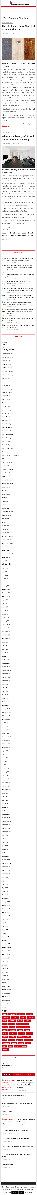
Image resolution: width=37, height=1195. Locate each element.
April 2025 (5, 614)
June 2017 (5, 926)
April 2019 (5, 849)
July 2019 (4, 838)
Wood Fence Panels (7, 554)
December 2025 (6, 589)
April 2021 (5, 765)
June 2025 (5, 607)
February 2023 (6, 705)
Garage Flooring (6, 417)
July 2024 (4, 645)
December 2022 (6, 712)
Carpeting (4, 382)
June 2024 (5, 649)
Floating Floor (6, 413)
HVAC (4, 459)
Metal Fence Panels (7, 473)
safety (21, 1043)
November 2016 (6, 951)
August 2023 (5, 684)
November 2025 (6, 593)
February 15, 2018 (7, 1133)
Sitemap (4, 1068)
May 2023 (5, 694)
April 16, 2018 (21, 1125)
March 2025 (5, 617)
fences (11, 1024)
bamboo (30, 1014)
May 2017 (5, 930)
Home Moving (6, 445)
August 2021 (5, 751)
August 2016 (5, 961)
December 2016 (6, 947)
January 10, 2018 (6, 1167)
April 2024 (5, 656)
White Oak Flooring (7, 539)
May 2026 (5, 575)
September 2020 (6, 789)
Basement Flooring (7, 371)
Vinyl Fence (5, 529)
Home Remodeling (7, 448)
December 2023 (6, 670)
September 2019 (6, 831)
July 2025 (4, 603)
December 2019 (6, 821)
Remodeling (5, 508)
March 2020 (5, 810)
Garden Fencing (6, 424)
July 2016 (4, 965)
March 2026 (5, 582)
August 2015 (5, 1003)
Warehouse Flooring (8, 536)
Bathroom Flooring (7, 374)
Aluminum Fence (7, 353)
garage (19, 1027)
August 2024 (5, 642)
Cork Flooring (6, 399)
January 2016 (6, 986)
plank (4, 1040)
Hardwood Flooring (7, 427)
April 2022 (5, 723)
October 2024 (6, 635)
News (3, 476)
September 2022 (6, 719)
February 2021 (6, 772)
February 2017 (6, 940)
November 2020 (6, 782)
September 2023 (6, 680)
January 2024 (6, 666)
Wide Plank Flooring (8, 543)
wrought (5, 1049)
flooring (5, 1027)
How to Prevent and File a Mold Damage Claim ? (17, 1103)
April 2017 (5, 933)
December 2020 (6, 779)
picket (27, 1037)
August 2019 (5, 835)
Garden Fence (6, 420)
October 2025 (6, 596)
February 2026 (6, 586)
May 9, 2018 (5, 1114)
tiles (4, 1046)
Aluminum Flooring (7, 357)
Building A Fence (7, 378)
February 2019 (6, 856)
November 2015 (6, 993)
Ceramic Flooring (7, 389)
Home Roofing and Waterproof (11, 455)
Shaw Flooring (6, 518)
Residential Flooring (8, 511)
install (4, 1033)
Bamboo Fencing (7, 364)
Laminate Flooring (7, 466)
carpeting (30, 1017)
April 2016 (5, 975)
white (16, 1046)
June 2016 (5, 968)
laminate (29, 1033)
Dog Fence (5, 402)
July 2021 (4, 754)
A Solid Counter (7, 1111)
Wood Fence (5, 550)
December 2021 (6, 737)
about (4, 1014)
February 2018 (6, 898)
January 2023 (6, 709)
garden (27, 1027)
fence (4, 1024)
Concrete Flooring (7, 395)
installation (13, 1033)
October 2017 (6, 912)
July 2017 (4, 923)
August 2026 (5, 568)
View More (6, 126)
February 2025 (6, 621)
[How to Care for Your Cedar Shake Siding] (8, 1119)
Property (4, 497)
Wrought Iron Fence (7, 561)
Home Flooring (6, 438)
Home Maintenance (7, 441)
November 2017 (6, 909)
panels (12, 1037)
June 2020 (5, 800)
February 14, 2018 (7, 1141)
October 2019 (6, 828)
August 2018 (5, 877)
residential (6, 1043)
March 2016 (5, 979)
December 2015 (6, 989)
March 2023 (5, 701)
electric (27, 1020)
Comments (18, 1074)
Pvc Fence (5, 501)
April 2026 (5, 579)
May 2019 (5, 845)
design (20, 1020)
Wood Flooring (6, 557)
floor (26, 1024)
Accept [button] (15, 1192)
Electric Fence (6, 406)
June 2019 (5, 842)
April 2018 (5, 891)
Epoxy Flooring (6, 410)
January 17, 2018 (6, 1159)
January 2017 (6, 944)
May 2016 (5, 972)
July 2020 (4, 796)
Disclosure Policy (7, 1065)
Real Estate (5, 504)
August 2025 (5, 600)
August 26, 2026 (22, 1090)
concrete (12, 1020)
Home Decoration (7, 431)
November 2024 (6, 631)
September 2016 (6, 958)
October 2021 (6, 744)
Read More (28, 1192)
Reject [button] (21, 1192)
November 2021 (6, 740)
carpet (22, 1017)
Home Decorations (7, 434)
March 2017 (5, 937)
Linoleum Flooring (7, 469)
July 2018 (4, 880)
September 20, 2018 (8, 33)
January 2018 (6, 902)
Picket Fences (6, 487)
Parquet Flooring (6, 480)
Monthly (4, 344)
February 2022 (6, 730)
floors (12, 1027)
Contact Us (5, 1063)
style (28, 1043)
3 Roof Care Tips (7, 1164)
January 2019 (6, 859)
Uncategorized (6, 525)
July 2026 (4, 572)
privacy (12, 1040)
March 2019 (5, 852)
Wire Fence (5, 546)
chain (4, 1020)
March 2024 (5, 659)
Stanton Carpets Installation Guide (13, 1095)
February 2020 (6, 814)
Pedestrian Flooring (7, 483)
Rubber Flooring (6, 515)
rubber (14, 1043)
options (5, 1037)
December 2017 (6, 905)
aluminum (12, 1014)
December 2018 (6, 863)
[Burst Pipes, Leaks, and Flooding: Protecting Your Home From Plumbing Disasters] (8, 1080)
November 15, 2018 (7, 1098)
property (19, 1040)
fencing (19, 1024)
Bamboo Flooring (7, 22)
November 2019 (6, 824)
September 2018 (6, 873)
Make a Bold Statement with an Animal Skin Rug (17, 1146)
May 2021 (5, 761)
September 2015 (6, 1000)
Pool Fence (5, 490)
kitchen (22, 1033)
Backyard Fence (6, 360)
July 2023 (4, 687)
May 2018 (5, 888)
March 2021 (5, 768)
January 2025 (6, 624)
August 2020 (5, 793)
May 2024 (5, 652)
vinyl (10, 1046)
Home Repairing (6, 452)
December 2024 (6, 628)
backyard (21, 1014)
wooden (24, 1046)
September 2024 (6, 638)
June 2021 (5, 758)
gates (4, 1030)
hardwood (12, 1030)
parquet (20, 1037)
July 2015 (4, 1007)
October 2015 (6, 996)
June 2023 (5, 691)
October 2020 (6, 786)
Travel (3, 522)
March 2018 (5, 895)
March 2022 (5, 726)
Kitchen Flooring (7, 462)
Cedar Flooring (6, 385)
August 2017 (5, 919)
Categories (5, 342)
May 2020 (5, 803)
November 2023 (6, 673)
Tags (3, 346)
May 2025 (5, 610)
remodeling (28, 1040)
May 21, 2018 (5, 1106)
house (20, 1030)
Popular (7, 1074)
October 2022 (6, 716)
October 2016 (6, 954)
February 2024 (6, 663)
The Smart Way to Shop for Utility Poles (15, 1130)
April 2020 (5, 807)
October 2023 (6, 677)
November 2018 (6, 866)
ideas (27, 1030)
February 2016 (6, 982)
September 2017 (6, 916)
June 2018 (5, 884)
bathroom (14, 1017)
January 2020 (6, 817)
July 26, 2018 (6, 143)
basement (5, 1017)
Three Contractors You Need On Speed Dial (16, 1138)
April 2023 (5, 698)
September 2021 (6, 747)
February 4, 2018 (6, 1149)
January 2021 (6, 775)
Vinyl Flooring (6, 532)
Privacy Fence (6, 494)
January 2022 (6, 733)
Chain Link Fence (7, 392)
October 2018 (6, 870)
